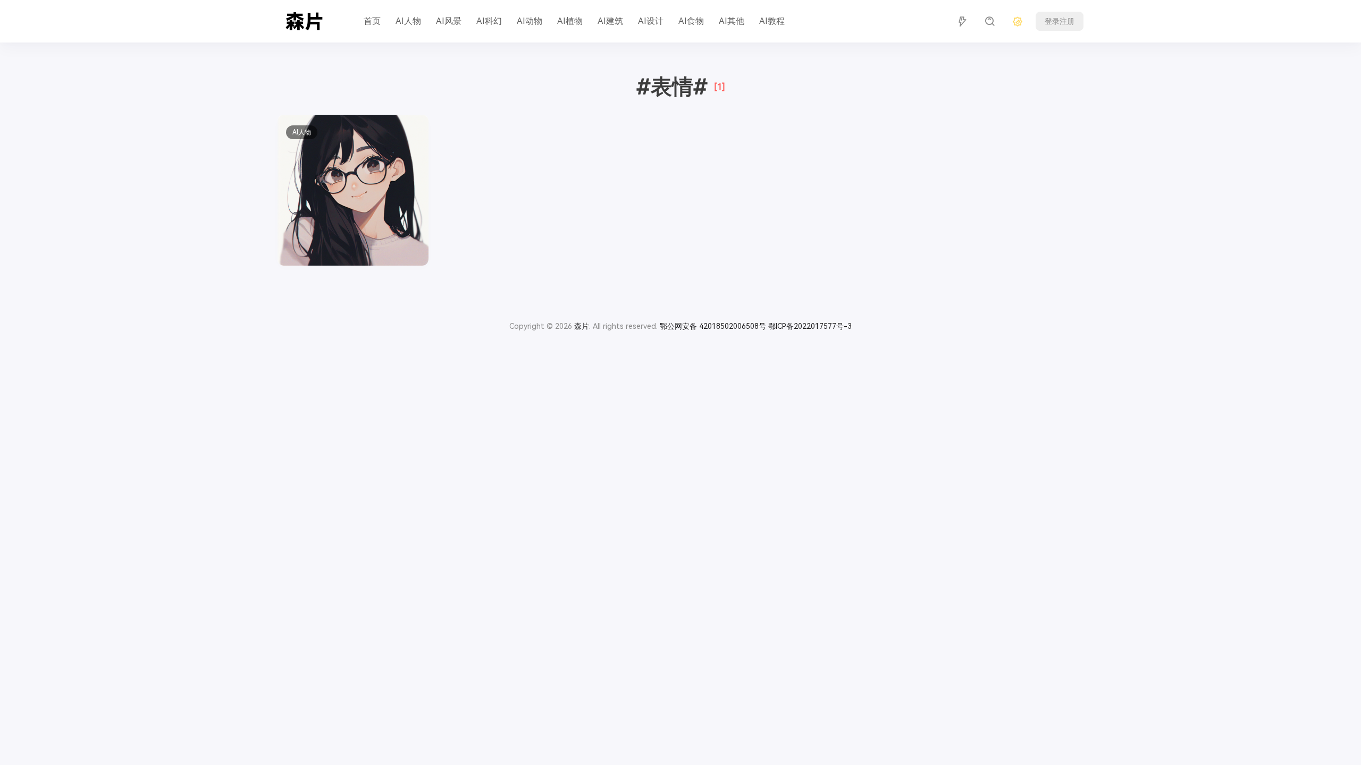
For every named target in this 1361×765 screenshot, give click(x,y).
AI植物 (570, 21)
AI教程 (772, 21)
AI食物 (691, 21)
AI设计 (650, 21)
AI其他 (731, 21)
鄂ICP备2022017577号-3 (810, 326)
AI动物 (529, 21)
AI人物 (408, 21)
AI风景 (448, 21)
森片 (581, 326)
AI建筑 (610, 21)
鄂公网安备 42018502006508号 (713, 326)
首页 (372, 21)
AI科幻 (489, 21)
